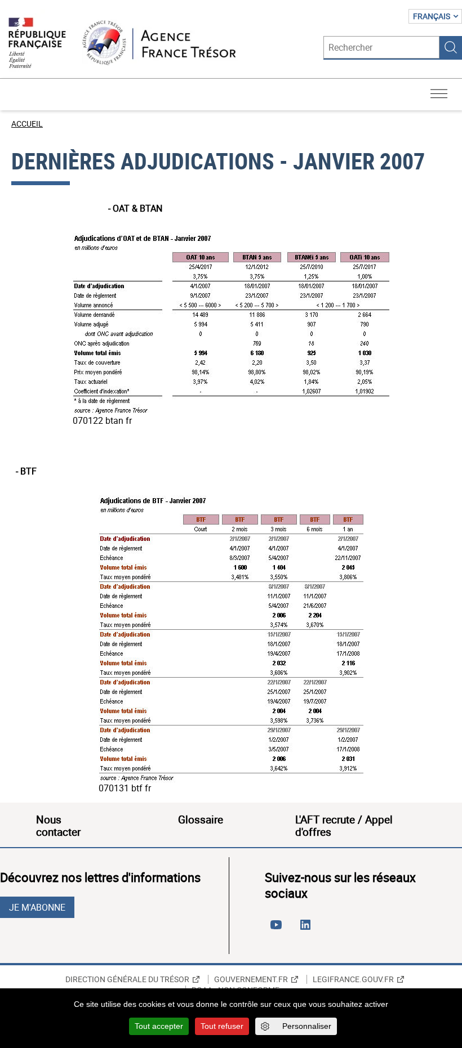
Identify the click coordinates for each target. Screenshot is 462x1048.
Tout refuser (222, 1026)
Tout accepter (159, 1026)
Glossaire (200, 819)
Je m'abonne (37, 907)
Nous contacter (58, 825)
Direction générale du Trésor (127, 979)
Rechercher (450, 47)
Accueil (27, 123)
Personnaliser (306, 1026)
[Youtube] (278, 929)
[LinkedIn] (307, 929)
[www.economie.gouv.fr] (37, 43)
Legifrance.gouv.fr (353, 979)
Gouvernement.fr (251, 979)
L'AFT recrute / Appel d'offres (344, 825)
